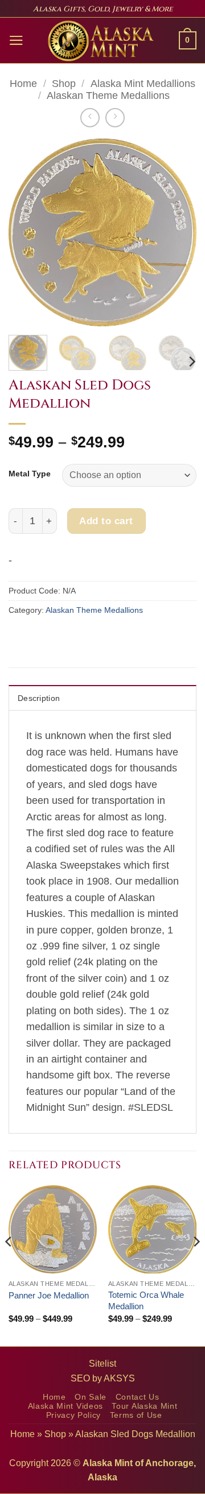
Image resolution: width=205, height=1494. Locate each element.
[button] (16, 40)
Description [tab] (39, 698)
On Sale (90, 1397)
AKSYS (119, 1378)
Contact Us (137, 1397)
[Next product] (90, 117)
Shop (64, 83)
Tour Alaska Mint (144, 1406)
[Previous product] (115, 117)
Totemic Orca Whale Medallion (146, 1300)
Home (23, 83)
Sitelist (102, 1363)
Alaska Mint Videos (65, 1406)
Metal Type (30, 474)
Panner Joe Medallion (49, 1295)
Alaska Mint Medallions (143, 83)
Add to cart (106, 520)
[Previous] (27, 232)
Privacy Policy (73, 1415)
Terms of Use (136, 1415)
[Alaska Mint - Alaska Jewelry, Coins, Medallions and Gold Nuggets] (101, 41)
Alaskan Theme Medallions (108, 95)
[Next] (178, 232)
